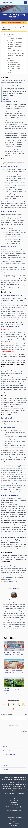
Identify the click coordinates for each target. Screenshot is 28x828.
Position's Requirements (16, 46)
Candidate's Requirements (16, 42)
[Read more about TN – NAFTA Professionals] (14, 646)
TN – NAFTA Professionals (12, 652)
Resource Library (14, 819)
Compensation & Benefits (8, 754)
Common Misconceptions (16, 38)
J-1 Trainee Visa (14, 800)
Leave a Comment (7, 654)
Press (14, 821)
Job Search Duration (15, 66)
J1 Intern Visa (14, 802)
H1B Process (10, 60)
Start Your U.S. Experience (14, 797)
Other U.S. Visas (4, 19)
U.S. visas (22, 80)
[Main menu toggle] (25, 2)
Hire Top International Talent (14, 810)
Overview (4, 742)
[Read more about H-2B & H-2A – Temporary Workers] (14, 682)
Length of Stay (6, 750)
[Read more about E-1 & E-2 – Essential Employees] (14, 664)
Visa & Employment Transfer (17, 53)
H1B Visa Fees (10, 70)
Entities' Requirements (15, 44)
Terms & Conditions (14, 823)
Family (4, 758)
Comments (17, 19)
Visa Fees (4, 765)
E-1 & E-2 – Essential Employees (13, 671)
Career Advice (14, 798)
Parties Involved (14, 62)
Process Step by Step (15, 64)
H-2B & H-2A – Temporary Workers (11, 689)
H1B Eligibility (10, 40)
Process (4, 761)
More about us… (7, 99)
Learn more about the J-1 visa (10, 581)
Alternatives (5, 769)
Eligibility (4, 746)
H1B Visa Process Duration (16, 68)
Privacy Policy (14, 825)
